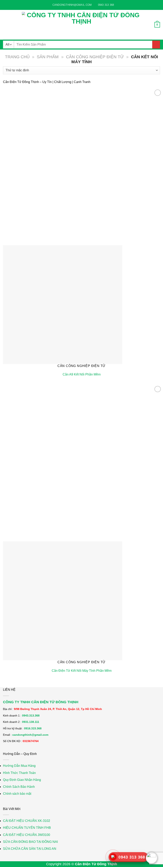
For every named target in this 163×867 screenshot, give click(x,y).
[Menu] (5, 25)
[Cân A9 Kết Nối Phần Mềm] (62, 304)
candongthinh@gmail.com (30, 734)
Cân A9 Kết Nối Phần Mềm (82, 374)
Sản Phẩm (48, 56)
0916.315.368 (33, 728)
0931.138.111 (30, 721)
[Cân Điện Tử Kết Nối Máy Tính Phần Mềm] (62, 600)
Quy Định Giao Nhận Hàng (22, 779)
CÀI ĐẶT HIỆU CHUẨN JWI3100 (26, 835)
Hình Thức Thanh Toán (19, 773)
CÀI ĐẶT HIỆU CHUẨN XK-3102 (26, 820)
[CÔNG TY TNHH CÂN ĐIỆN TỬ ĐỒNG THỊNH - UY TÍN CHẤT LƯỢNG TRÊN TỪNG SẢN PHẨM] (81, 25)
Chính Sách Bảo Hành (19, 786)
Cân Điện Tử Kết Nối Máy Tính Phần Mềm (82, 670)
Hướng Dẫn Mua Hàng (19, 765)
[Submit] (156, 44)
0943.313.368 (31, 715)
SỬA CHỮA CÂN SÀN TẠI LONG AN (29, 848)
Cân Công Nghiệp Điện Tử (95, 56)
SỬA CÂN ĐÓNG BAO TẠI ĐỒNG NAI (30, 841)
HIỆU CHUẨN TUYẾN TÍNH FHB (27, 827)
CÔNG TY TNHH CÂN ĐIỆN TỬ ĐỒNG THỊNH (40, 702)
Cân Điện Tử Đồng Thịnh (96, 864)
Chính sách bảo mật (17, 793)
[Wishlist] (157, 93)
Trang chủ (17, 56)
